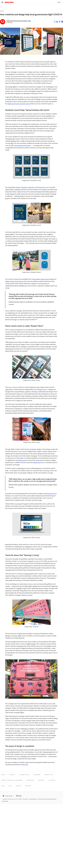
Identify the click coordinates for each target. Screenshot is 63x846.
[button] (8, 796)
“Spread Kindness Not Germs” (22, 145)
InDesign (18, 187)
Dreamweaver (51, 493)
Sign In (59, 2)
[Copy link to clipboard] (62, 22)
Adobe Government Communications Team (19, 21)
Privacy (20, 799)
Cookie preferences (33, 799)
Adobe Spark (22, 460)
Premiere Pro (42, 187)
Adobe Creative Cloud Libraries (14, 281)
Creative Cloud (48, 774)
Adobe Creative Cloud (42, 279)
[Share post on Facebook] (60, 22)
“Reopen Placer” (42, 389)
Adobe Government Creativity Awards (19, 104)
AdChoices (6, 801)
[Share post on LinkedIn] (57, 22)
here (26, 765)
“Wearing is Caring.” (27, 595)
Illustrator (51, 780)
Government (36, 774)
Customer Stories (24, 774)
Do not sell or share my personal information (47, 799)
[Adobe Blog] (34, 2)
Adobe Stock (37, 462)
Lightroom (31, 187)
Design (2, 11)
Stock (10, 785)
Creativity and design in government (12, 780)
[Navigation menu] (2, 2)
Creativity (12, 774)
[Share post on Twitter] (55, 22)
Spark (3, 785)
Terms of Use (25, 799)
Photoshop (24, 187)
